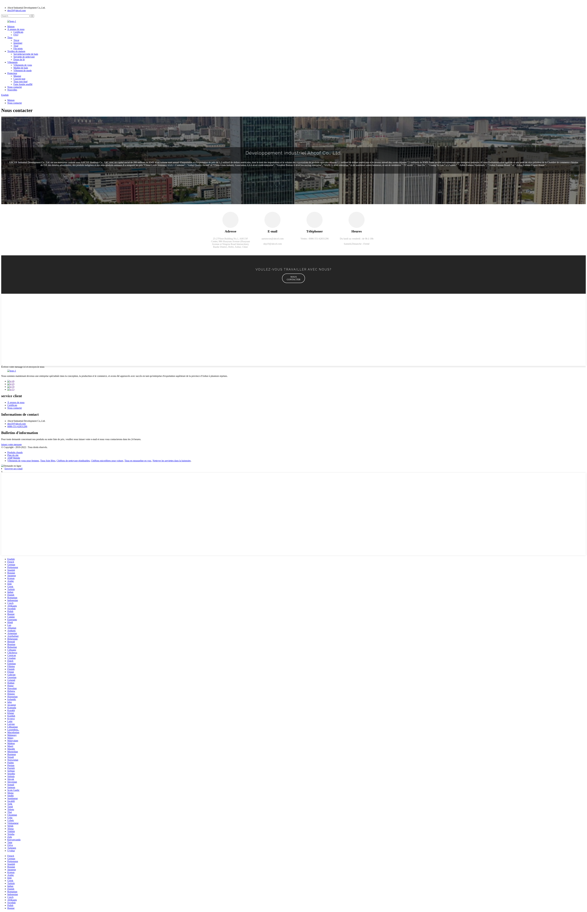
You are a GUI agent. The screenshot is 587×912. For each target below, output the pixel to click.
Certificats (18, 32)
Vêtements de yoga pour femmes (23, 460)
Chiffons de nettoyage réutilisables (73, 460)
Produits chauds (15, 452)
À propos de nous (15, 29)
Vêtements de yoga (22, 65)
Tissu (9, 37)
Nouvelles (12, 89)
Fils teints (18, 48)
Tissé (15, 45)
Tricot (16, 40)
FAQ (15, 34)
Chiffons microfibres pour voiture (107, 460)
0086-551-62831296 (17, 426)
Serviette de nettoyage (24, 56)
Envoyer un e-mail (13, 468)
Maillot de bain (20, 67)
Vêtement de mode (22, 70)
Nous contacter (14, 87)
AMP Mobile (13, 458)
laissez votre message (11, 444)
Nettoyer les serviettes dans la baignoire (172, 460)
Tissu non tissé (20, 81)
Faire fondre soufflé (22, 84)
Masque (17, 76)
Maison (11, 26)
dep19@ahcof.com (16, 10)
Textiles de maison (16, 51)
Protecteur (12, 73)
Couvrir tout (19, 78)
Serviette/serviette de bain (25, 54)
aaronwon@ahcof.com (273, 238)
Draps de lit (19, 59)
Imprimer (17, 43)
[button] (293, 278)
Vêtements (12, 62)
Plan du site (12, 455)
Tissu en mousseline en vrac (137, 460)
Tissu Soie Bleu (47, 460)
